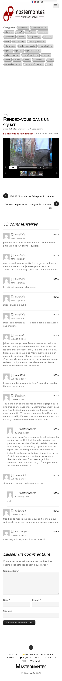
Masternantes (29, 673)
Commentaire (11, 570)
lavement (10, 46)
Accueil (14, 654)
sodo (27, 59)
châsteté (31, 32)
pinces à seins (33, 50)
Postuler (47, 654)
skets (17, 59)
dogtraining (34, 36)
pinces (19, 50)
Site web (7, 610)
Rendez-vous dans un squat (26, 122)
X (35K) (26, 657)
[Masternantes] (24, 20)
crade (21, 36)
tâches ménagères (34, 64)
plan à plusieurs (31, 55)
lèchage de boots (27, 46)
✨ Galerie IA (30, 654)
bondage (23, 27)
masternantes (27, 429)
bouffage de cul (39, 27)
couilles (43, 32)
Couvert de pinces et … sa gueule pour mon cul (31, 206)
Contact (11, 657)
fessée (48, 36)
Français (39, 2)
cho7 (19, 32)
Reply (56, 235)
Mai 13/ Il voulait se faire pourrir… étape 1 (30, 196)
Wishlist (35, 660)
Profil (38, 657)
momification (46, 46)
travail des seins (13, 64)
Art (24, 660)
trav (50, 59)
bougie (9, 32)
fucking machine (37, 41)
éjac (49, 64)
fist (7, 41)
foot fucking (19, 41)
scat (8, 59)
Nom (6, 599)
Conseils (50, 657)
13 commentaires (35, 129)
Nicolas (20, 375)
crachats (10, 36)
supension (39, 59)
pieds (8, 50)
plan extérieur (12, 55)
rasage (46, 55)
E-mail (36, 599)
